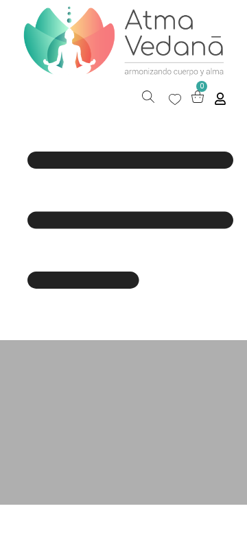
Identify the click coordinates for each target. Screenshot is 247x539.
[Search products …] (148, 98)
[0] (197, 99)
